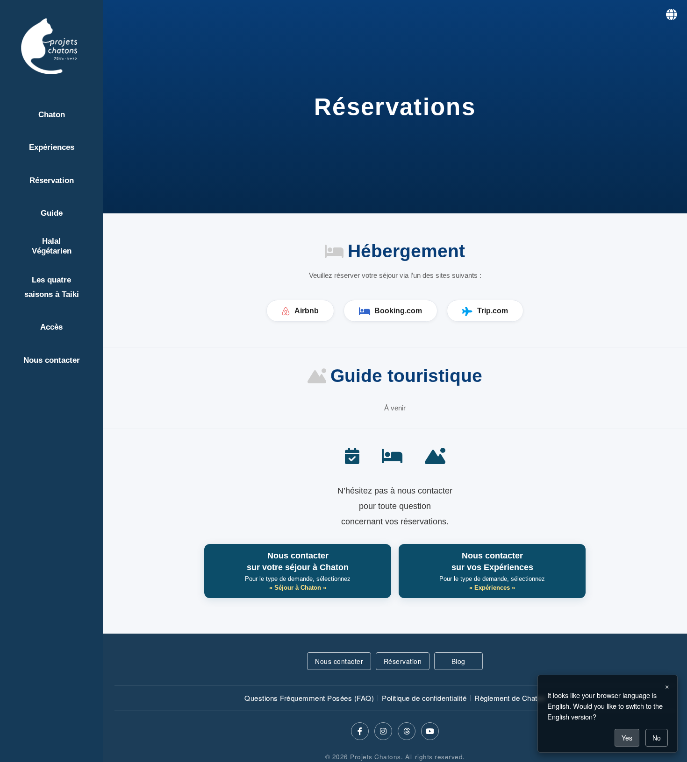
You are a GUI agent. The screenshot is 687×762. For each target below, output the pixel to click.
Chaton (51, 114)
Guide (52, 213)
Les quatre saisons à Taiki (51, 287)
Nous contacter (51, 360)
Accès (51, 327)
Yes (627, 737)
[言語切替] (671, 13)
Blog (458, 661)
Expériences (51, 147)
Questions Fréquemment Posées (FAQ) (309, 698)
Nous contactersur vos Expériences (492, 571)
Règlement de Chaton (509, 698)
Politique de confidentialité (424, 698)
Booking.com (398, 311)
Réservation (51, 180)
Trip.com (492, 311)
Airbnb (306, 311)
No (656, 737)
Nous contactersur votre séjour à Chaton (298, 571)
